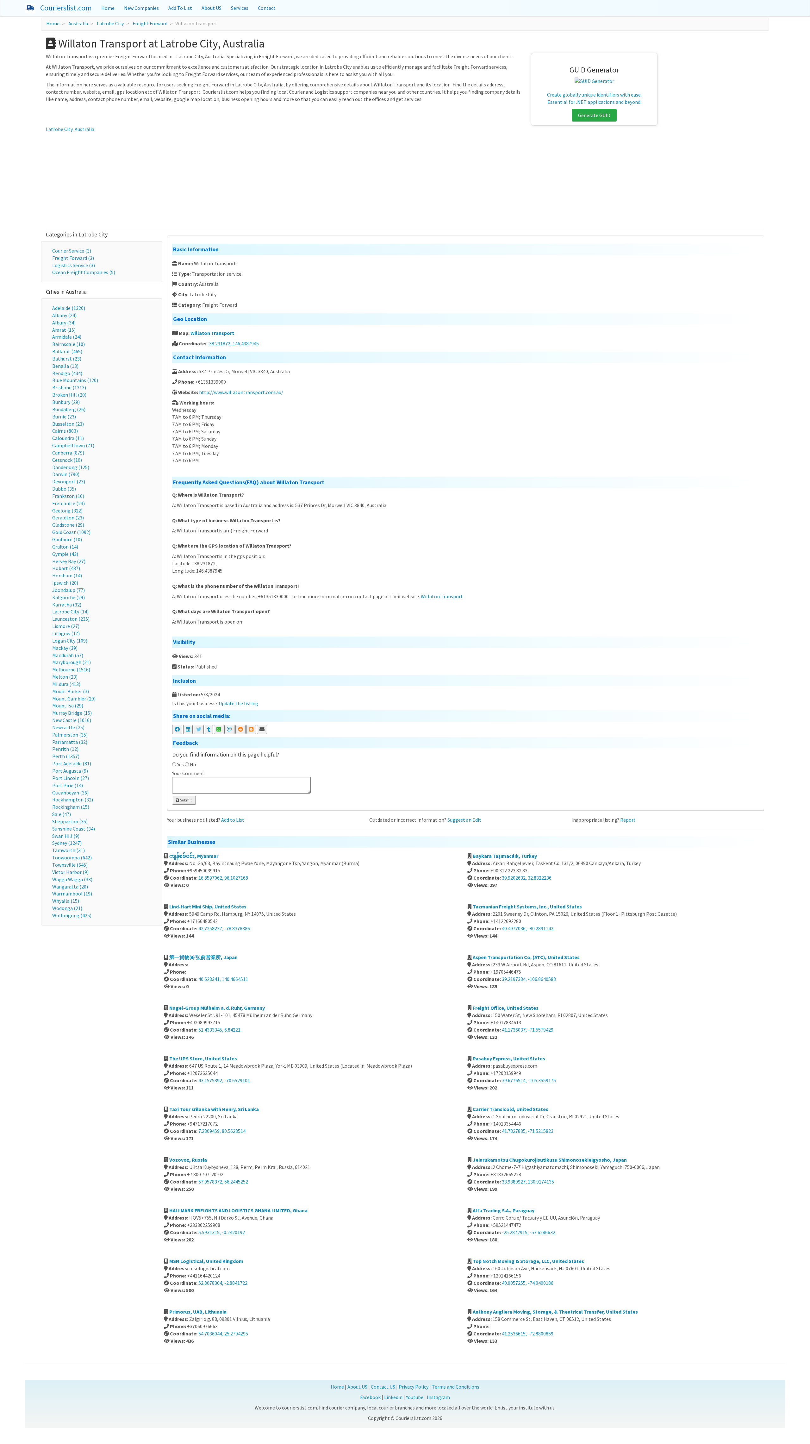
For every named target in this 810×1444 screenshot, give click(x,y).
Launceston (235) (71, 619)
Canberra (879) (68, 452)
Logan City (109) (69, 640)
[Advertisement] (405, 180)
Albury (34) (64, 322)
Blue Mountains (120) (75, 380)
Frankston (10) (68, 496)
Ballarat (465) (67, 351)
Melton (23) (65, 677)
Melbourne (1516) (71, 669)
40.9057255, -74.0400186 (527, 1283)
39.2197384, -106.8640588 (529, 979)
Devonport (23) (68, 481)
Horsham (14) (67, 575)
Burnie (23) (64, 416)
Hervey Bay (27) (68, 561)
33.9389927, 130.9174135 (528, 1181)
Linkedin (393, 1397)
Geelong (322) (67, 510)
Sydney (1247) (67, 843)
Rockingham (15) (70, 807)
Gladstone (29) (68, 525)
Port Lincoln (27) (70, 778)
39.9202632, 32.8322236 (526, 878)
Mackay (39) (65, 648)
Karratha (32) (66, 604)
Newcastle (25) (68, 727)
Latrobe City (110, 23)
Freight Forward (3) (73, 258)
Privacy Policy (413, 1387)
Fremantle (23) (68, 503)
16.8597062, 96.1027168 (223, 878)
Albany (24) (64, 315)
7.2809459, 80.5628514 (222, 1131)
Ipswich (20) (65, 583)
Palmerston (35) (70, 734)
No (193, 764)
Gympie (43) (65, 554)
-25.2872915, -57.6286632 (528, 1232)
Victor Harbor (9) (70, 872)
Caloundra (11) (68, 438)
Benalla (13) (65, 366)
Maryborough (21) (71, 662)
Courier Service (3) (71, 251)
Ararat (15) (64, 330)
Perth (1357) (65, 756)
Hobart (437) (66, 568)
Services (239, 8)
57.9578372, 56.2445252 (223, 1181)
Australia (78, 23)
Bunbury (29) (66, 402)
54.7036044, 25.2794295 (223, 1333)
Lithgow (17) (66, 633)
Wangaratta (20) (70, 886)
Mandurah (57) (67, 655)
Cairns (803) (65, 431)
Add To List (180, 8)
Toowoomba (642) (72, 857)
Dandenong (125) (70, 467)
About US (211, 8)
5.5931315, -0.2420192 (221, 1232)
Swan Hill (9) (65, 836)
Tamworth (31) (68, 850)
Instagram (438, 1397)
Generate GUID (594, 115)
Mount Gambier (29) (74, 698)
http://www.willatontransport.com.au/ (241, 392)
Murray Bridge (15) (72, 713)
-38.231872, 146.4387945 (233, 343)
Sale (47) (61, 814)
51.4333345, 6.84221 (219, 1029)
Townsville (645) (70, 865)
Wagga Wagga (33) (72, 879)
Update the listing (238, 703)
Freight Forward (150, 23)
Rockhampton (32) (72, 799)
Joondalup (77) (68, 590)
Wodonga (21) (67, 908)
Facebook (370, 1397)
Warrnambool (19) (72, 893)
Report (628, 820)
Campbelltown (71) (73, 445)
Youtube (414, 1397)
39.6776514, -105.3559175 (529, 1080)
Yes (180, 764)
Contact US (383, 1387)
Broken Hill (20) (69, 395)
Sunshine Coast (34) (73, 829)
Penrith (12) (65, 749)
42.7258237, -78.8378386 (224, 928)
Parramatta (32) (69, 742)
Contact (267, 8)
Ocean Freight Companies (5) (83, 272)
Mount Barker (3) (70, 691)
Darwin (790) (65, 474)
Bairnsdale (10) (68, 344)
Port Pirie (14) (67, 785)
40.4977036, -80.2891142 (527, 928)
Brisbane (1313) (69, 387)
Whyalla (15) (65, 901)
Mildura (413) (66, 684)
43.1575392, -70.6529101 (224, 1080)
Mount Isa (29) (67, 705)
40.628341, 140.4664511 (223, 979)
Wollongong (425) (71, 915)
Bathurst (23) (66, 358)
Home (108, 8)
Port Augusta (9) (70, 771)
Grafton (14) (65, 546)
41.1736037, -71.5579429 (527, 1029)
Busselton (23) (68, 424)
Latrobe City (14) (70, 611)
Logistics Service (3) (73, 265)
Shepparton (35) (70, 821)
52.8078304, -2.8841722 (222, 1283)
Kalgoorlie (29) (68, 597)
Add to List (232, 820)
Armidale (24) (66, 337)
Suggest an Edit (464, 820)
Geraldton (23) (68, 517)
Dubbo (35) (64, 489)
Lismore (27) (65, 626)
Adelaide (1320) (68, 308)
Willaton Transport (212, 333)
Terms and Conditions (455, 1387)
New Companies (141, 8)
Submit (185, 800)
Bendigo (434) (67, 373)
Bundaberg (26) (68, 409)
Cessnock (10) (67, 460)
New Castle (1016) (71, 720)
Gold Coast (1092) (71, 532)
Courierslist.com (66, 8)
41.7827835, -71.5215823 (527, 1131)
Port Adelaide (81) (71, 763)
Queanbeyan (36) (70, 792)
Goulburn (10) (67, 539)
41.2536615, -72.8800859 (527, 1333)
